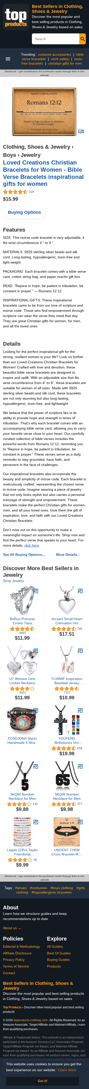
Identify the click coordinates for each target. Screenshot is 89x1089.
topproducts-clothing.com (30, 1020)
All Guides (55, 946)
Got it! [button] (42, 1081)
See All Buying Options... (24, 555)
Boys (9, 155)
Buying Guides (58, 960)
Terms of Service (16, 966)
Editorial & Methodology (21, 946)
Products (54, 966)
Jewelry (31, 155)
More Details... (68, 555)
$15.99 (10, 199)
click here (31, 545)
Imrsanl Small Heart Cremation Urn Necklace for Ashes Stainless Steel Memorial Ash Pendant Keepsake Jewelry (66, 621)
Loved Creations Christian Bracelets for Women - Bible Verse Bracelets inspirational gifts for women (43, 173)
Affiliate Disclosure (17, 953)
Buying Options (24, 212)
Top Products (12, 1007)
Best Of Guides (59, 953)
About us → (12, 928)
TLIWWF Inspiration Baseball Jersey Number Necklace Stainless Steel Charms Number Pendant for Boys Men (66, 681)
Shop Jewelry (13, 581)
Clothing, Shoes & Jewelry (36, 147)
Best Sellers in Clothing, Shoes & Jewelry (57, 9)
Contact (9, 973)
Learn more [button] (67, 1070)
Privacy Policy (13, 960)
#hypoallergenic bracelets (52, 892)
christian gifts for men (65, 63)
